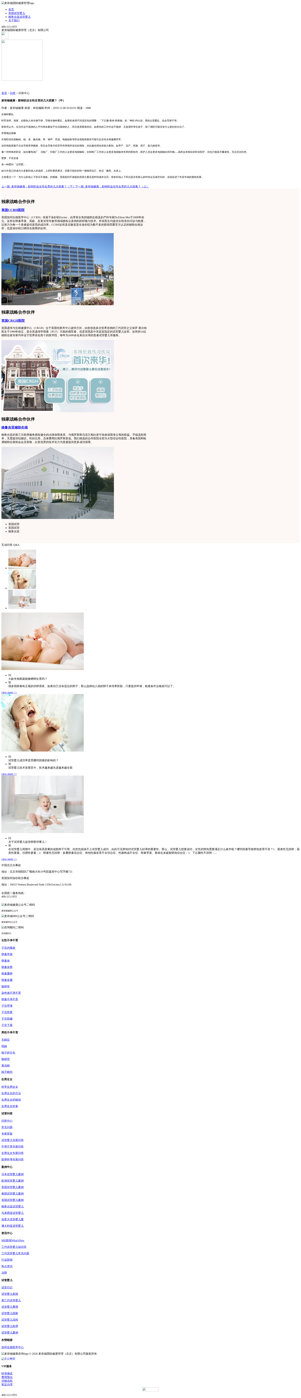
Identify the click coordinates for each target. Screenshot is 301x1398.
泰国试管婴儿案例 (12, 1193)
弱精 (4, 1046)
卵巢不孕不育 (9, 999)
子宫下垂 (7, 1025)
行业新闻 (7, 1259)
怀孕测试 (7, 1373)
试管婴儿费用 (9, 1306)
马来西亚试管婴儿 (12, 1212)
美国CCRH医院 (13, 210)
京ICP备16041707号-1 (111, 1353)
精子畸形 (7, 1071)
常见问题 (7, 1127)
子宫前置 (7, 1012)
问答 (13, 93)
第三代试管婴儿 (11, 1300)
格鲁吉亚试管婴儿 (19, 16)
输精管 (5, 1059)
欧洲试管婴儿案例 (12, 1180)
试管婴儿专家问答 (12, 1140)
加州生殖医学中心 (12, 1347)
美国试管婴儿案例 (12, 1187)
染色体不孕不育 (11, 992)
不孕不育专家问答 (12, 1146)
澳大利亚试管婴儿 (12, 1225)
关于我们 (14, 20)
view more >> (9, 692)
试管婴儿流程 (9, 1319)
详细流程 (7, 1380)
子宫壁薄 (7, 1005)
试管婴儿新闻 (9, 1293)
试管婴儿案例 (9, 1332)
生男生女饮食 (9, 1106)
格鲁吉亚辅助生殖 (14, 427)
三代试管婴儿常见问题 (15, 1253)
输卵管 (5, 986)
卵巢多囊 (7, 980)
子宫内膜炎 (8, 947)
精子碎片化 (8, 1052)
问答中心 (7, 1120)
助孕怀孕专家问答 (12, 1159)
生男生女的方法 (11, 1093)
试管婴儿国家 (9, 1313)
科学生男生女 (9, 1086)
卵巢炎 (5, 960)
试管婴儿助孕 (9, 1326)
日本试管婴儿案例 (12, 1174)
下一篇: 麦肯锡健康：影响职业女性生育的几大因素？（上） (112, 186)
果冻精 (5, 1065)
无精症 (5, 1039)
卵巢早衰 (7, 954)
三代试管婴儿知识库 (13, 1246)
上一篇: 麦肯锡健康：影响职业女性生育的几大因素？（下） (38, 186)
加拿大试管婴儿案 (12, 1219)
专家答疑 (7, 1133)
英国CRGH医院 (13, 320)
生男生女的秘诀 (11, 1099)
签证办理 (7, 1384)
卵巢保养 (7, 967)
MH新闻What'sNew (12, 1240)
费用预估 (7, 1377)
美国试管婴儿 (16, 13)
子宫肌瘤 (7, 1018)
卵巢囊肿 (7, 973)
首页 (11, 9)
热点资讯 (7, 1266)
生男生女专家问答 (12, 1152)
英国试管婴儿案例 (12, 1200)
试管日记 (7, 1287)
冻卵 (4, 1272)
